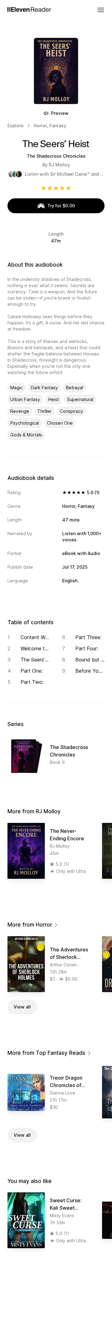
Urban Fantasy (25, 399)
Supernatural (80, 399)
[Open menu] (101, 10)
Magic (16, 387)
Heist (53, 399)
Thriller (44, 411)
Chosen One (60, 423)
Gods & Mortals (26, 434)
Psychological (24, 423)
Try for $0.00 (61, 205)
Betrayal (74, 387)
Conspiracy (71, 411)
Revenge (19, 411)
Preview (59, 113)
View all (22, 1006)
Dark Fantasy (44, 387)
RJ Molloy (59, 164)
